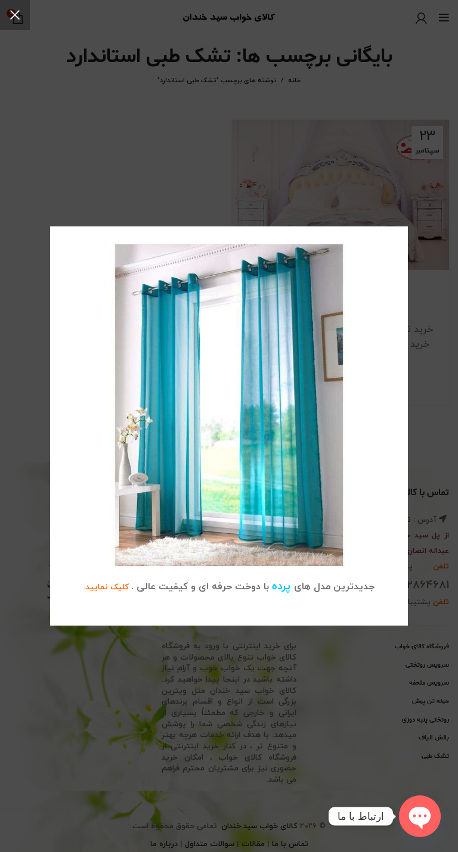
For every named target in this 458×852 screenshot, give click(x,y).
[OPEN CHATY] (420, 816)
